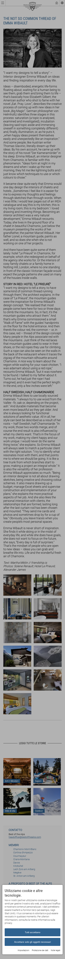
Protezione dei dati (40, 950)
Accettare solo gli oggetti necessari (32, 942)
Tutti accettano (32, 932)
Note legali (55, 950)
